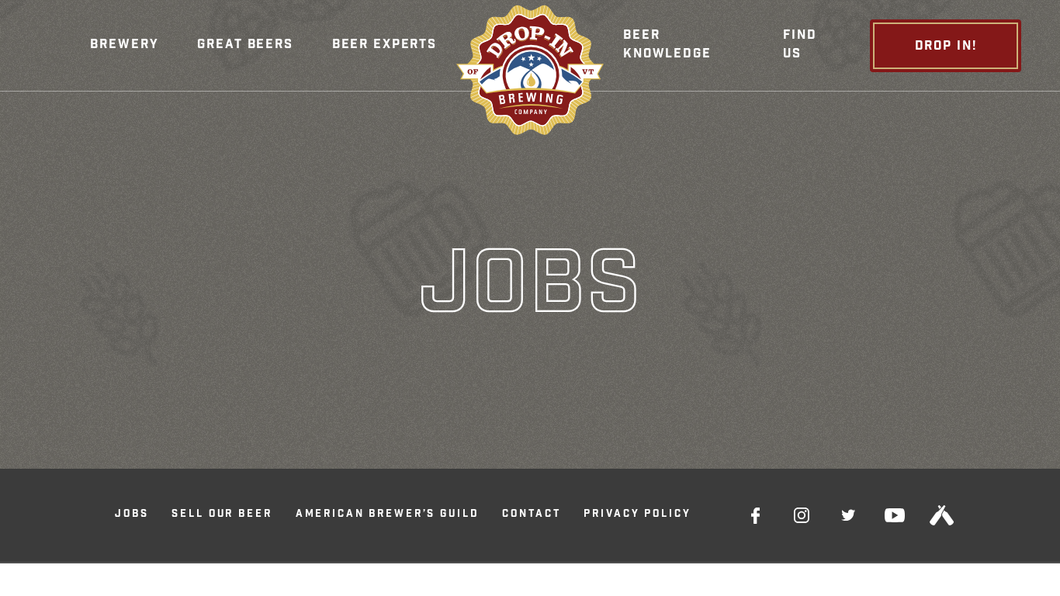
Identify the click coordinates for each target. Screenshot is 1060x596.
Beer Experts (384, 45)
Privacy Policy (637, 515)
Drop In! (946, 47)
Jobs (131, 515)
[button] (124, 46)
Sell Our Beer (221, 515)
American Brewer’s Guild (388, 515)
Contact (531, 515)
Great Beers (245, 45)
